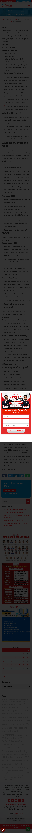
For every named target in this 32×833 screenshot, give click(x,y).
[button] (29, 393)
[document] (16, 416)
